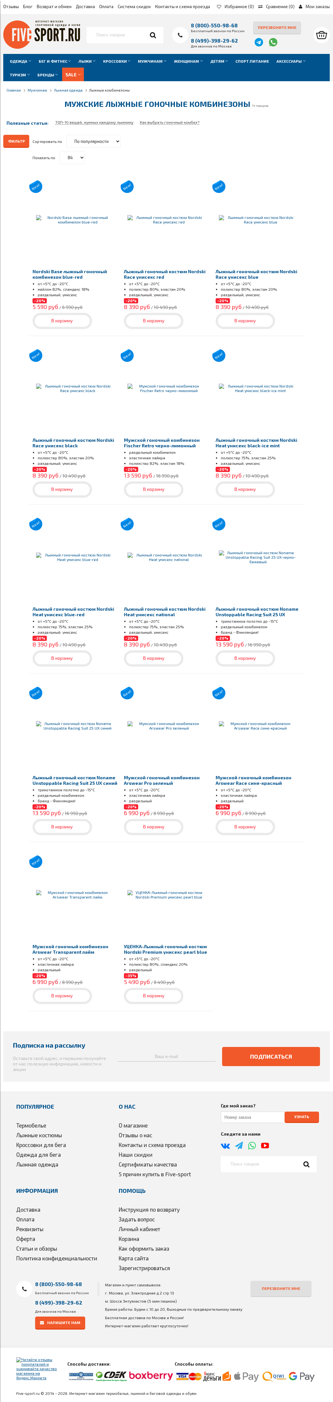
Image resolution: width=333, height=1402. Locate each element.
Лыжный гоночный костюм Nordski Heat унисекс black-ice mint (256, 442)
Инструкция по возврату (149, 1209)
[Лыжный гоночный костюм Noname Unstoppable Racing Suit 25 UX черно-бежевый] (258, 557)
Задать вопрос (137, 1219)
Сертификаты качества (148, 1164)
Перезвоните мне (277, 27)
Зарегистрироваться (144, 1268)
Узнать (301, 1116)
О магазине (133, 1125)
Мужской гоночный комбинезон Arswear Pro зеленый (162, 780)
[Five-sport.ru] (41, 47)
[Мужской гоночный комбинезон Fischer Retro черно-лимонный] (166, 388)
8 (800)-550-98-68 (214, 25)
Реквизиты (30, 1229)
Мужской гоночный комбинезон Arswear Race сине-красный (253, 780)
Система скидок (134, 6)
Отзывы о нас (135, 1135)
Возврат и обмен (54, 6)
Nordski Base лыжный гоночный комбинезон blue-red (70, 274)
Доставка (85, 6)
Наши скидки (136, 1154)
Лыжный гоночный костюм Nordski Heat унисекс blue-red (73, 611)
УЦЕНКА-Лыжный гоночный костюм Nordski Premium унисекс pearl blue (165, 949)
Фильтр (16, 141)
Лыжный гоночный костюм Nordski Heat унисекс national (165, 611)
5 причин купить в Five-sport (155, 1174)
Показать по (44, 157)
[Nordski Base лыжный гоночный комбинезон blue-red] (75, 219)
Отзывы (11, 6)
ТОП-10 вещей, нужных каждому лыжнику (94, 122)
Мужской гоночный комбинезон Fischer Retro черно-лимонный (162, 442)
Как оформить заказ (144, 1248)
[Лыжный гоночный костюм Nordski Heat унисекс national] (166, 557)
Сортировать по (47, 141)
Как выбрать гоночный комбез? (169, 122)
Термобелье (31, 1125)
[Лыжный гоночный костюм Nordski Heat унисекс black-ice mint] (258, 388)
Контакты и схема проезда (182, 6)
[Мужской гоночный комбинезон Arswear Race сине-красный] (258, 725)
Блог (28, 6)
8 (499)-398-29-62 (214, 40)
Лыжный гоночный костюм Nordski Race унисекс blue (256, 274)
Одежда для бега (38, 1154)
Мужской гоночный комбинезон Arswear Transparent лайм (70, 949)
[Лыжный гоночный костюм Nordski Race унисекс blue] (258, 219)
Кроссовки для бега (41, 1144)
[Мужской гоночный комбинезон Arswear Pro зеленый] (166, 725)
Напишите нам (63, 1322)
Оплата (106, 6)
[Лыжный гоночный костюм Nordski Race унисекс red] (166, 219)
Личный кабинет (139, 1229)
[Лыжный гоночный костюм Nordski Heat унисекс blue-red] (75, 557)
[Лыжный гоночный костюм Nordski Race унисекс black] (75, 388)
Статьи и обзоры (36, 1248)
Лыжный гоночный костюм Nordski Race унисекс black (73, 442)
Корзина (129, 1238)
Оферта (25, 1238)
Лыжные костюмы (39, 1135)
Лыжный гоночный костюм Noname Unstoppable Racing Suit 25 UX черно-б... (257, 614)
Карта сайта (134, 1258)
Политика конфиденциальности (56, 1258)
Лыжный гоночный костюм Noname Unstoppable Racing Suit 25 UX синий (75, 780)
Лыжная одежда (37, 1164)
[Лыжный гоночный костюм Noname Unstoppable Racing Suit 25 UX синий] (75, 725)
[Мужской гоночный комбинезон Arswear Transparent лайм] (75, 894)
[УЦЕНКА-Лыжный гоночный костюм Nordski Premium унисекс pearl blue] (166, 894)
